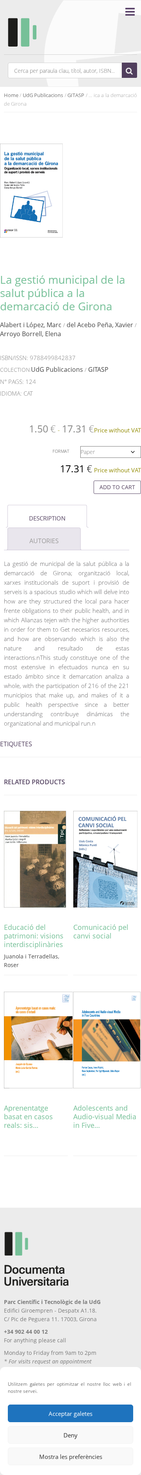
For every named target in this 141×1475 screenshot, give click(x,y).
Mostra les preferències (70, 1457)
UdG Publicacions (43, 95)
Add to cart (117, 487)
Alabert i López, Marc (30, 325)
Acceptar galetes (70, 1413)
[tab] (47, 516)
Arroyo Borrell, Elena (30, 334)
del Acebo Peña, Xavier (100, 325)
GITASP (75, 95)
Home (11, 95)
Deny (70, 1435)
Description (47, 518)
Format (60, 451)
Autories (44, 541)
